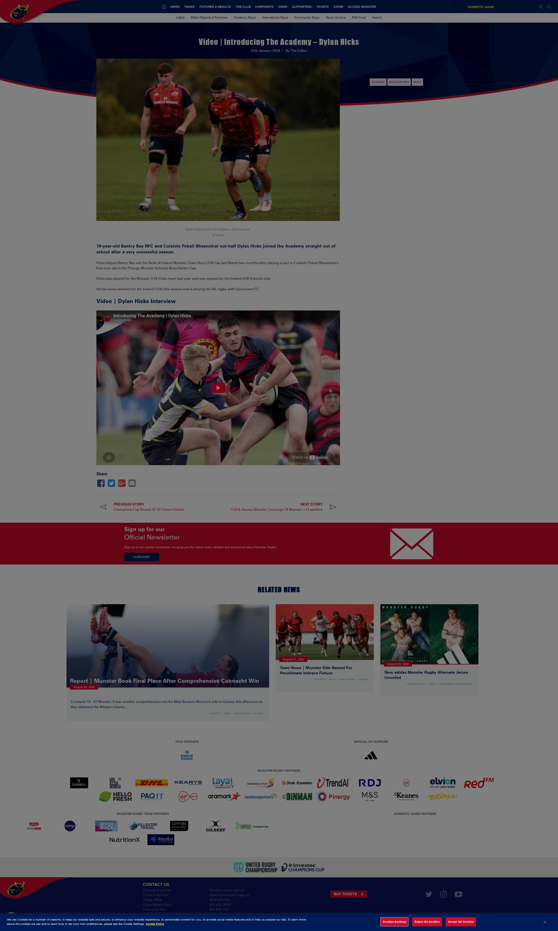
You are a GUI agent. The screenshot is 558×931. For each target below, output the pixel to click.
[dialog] (279, 922)
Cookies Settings (394, 921)
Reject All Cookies (427, 921)
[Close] (545, 922)
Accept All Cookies (461, 921)
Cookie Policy (155, 923)
